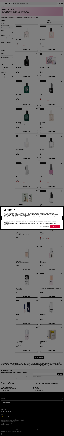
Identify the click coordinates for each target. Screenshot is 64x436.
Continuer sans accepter (57, 208)
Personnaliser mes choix (44, 226)
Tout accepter (55, 226)
